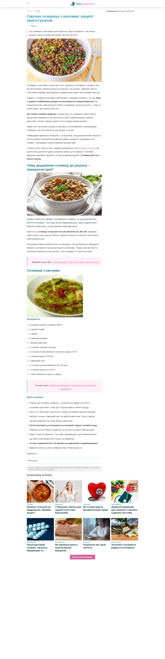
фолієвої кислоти (87, 148)
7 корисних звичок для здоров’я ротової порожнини (68, 510)
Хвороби (86, 504)
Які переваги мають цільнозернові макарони (66, 547)
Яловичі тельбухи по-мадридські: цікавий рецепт (39, 510)
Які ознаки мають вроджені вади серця (95, 508)
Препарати (31, 542)
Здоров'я (59, 504)
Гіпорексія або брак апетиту (94, 546)
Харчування (116, 504)
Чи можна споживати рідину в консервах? (123, 546)
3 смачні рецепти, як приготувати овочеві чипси (75, 262)
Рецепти (30, 11)
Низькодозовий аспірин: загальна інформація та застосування (37, 547)
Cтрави (38, 11)
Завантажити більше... (82, 557)
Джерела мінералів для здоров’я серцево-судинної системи (124, 510)
